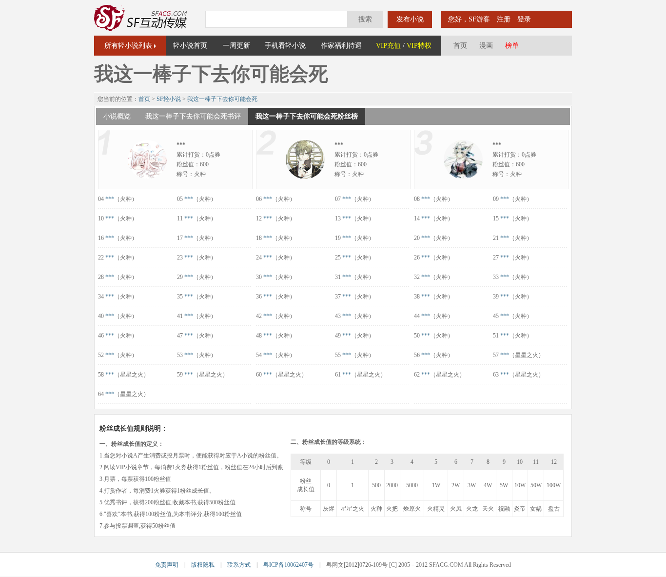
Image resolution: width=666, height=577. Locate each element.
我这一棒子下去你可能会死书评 (193, 116)
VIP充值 (388, 45)
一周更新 (236, 45)
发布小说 (410, 19)
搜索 (365, 19)
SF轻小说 (169, 99)
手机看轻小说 (285, 45)
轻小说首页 (190, 45)
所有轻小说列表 (128, 45)
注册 (503, 19)
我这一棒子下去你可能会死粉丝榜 (306, 116)
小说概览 (117, 116)
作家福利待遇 (341, 45)
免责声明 (166, 564)
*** (109, 199)
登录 (524, 19)
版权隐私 (203, 564)
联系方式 (239, 564)
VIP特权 (419, 45)
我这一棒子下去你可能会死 (222, 99)
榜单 (512, 45)
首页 (460, 45)
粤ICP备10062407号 (288, 564)
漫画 (486, 45)
